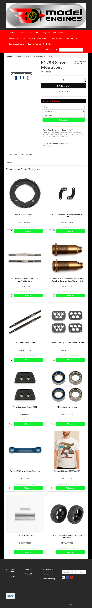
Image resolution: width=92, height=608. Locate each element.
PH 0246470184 (59, 33)
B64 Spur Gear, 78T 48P (25, 214)
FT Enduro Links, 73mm (25, 343)
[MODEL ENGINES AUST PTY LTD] (46, 15)
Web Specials (71, 38)
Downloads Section (16, 44)
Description (12, 154)
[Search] (81, 50)
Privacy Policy (49, 574)
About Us (23, 33)
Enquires (46, 33)
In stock (29, 231)
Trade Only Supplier (17, 38)
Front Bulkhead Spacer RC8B (25, 407)
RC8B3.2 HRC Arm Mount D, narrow (25, 471)
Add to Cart (64, 86)
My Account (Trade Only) (11, 570)
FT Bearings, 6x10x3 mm (67, 407)
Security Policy (49, 579)
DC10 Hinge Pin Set (25, 535)
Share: (43, 72)
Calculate (64, 120)
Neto (70, 605)
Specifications (26, 154)
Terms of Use (48, 569)
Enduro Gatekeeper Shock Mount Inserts (67, 343)
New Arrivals (57, 38)
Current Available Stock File (39, 44)
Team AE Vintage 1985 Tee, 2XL (67, 471)
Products (12, 33)
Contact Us (34, 33)
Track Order (10, 576)
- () (49, 50)
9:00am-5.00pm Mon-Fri (38, 38)
